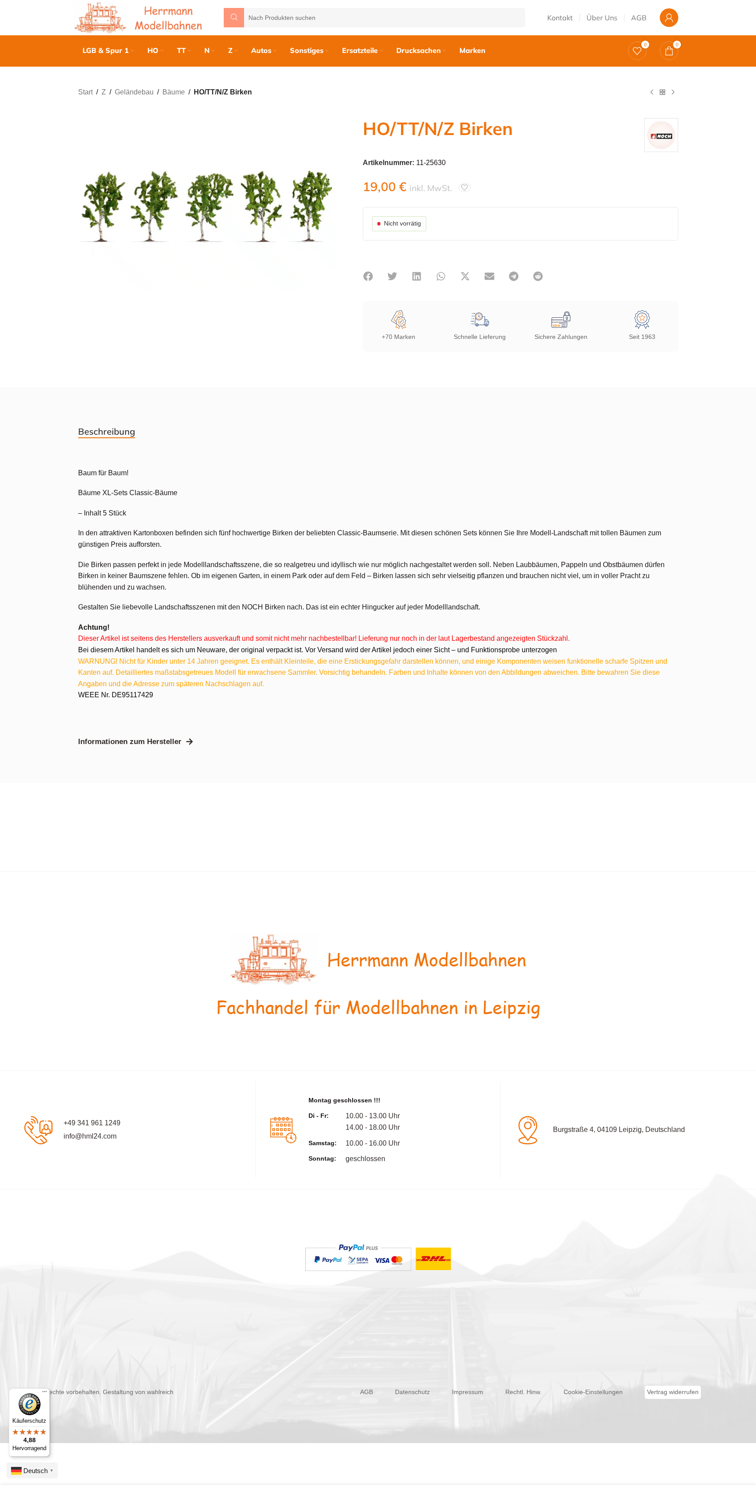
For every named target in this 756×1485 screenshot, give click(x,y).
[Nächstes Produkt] (673, 92)
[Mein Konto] (669, 17)
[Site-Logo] (140, 17)
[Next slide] (327, 217)
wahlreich (160, 1391)
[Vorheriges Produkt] (652, 92)
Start (85, 92)
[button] (368, 276)
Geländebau (134, 92)
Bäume (173, 92)
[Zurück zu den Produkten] (662, 92)
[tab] (106, 431)
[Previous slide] (87, 217)
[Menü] (44, 1393)
